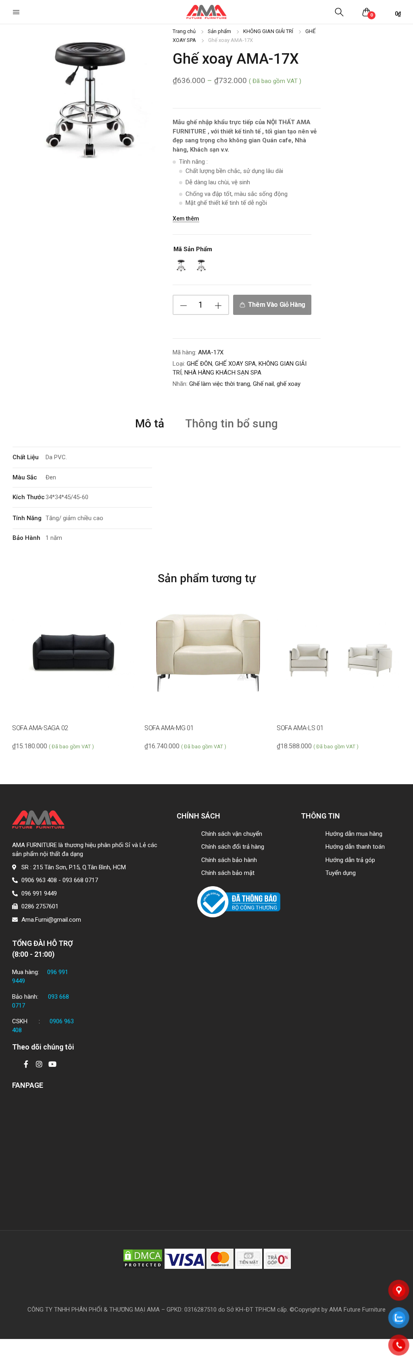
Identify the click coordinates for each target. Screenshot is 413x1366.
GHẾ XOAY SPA (235, 363)
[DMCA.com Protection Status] (143, 1258)
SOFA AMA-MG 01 (169, 728)
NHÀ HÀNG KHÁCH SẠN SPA (222, 372)
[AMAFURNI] (206, 12)
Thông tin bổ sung (231, 424)
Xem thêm (186, 218)
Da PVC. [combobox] (56, 457)
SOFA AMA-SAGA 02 (40, 728)
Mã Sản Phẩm (192, 249)
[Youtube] (52, 1064)
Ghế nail (263, 383)
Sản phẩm (219, 31)
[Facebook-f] (25, 1064)
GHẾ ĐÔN (199, 363)
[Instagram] (39, 1064)
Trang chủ (184, 31)
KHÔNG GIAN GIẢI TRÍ (268, 31)
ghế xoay (288, 383)
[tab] (149, 423)
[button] (17, 12)
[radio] (181, 266)
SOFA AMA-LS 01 (300, 728)
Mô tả (149, 424)
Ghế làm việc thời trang (219, 383)
